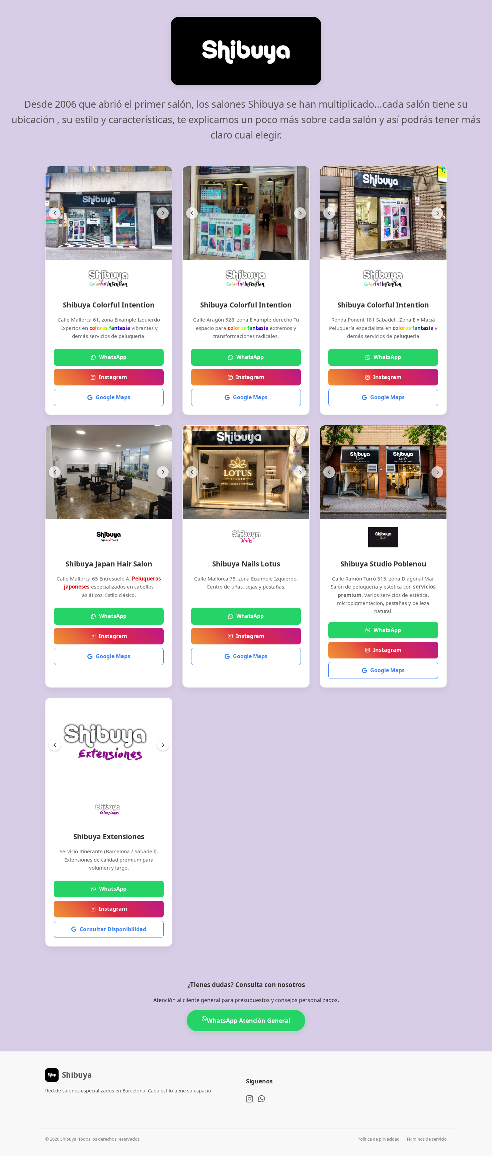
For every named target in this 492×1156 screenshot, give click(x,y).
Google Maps (113, 397)
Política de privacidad (378, 1139)
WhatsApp (113, 357)
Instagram (113, 377)
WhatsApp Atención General (248, 1020)
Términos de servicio (426, 1139)
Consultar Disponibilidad (113, 929)
